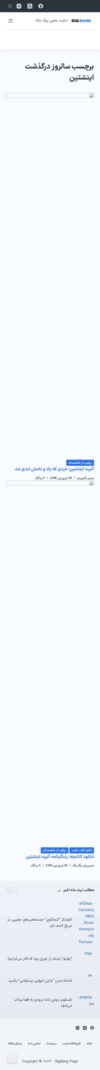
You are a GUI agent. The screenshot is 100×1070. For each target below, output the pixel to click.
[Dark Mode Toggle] (12, 1058)
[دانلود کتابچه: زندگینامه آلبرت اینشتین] (50, 664)
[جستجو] (10, 6)
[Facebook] (40, 6)
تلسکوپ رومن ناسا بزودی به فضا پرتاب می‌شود (43, 1003)
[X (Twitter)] (29, 6)
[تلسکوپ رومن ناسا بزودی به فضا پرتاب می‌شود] (85, 1002)
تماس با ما (34, 1044)
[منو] (10, 21)
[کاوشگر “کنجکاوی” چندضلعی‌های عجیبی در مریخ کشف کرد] (85, 923)
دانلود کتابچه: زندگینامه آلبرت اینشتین (60, 856)
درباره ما (51, 1044)
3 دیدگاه (40, 478)
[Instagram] (19, 6)
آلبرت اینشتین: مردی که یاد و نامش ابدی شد (54, 469)
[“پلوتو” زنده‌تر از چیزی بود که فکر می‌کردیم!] (85, 958)
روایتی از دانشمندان (80, 462)
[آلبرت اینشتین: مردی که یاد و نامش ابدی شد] (50, 276)
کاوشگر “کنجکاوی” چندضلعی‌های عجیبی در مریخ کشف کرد (39, 923)
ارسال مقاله (15, 1044)
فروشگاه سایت (71, 1044)
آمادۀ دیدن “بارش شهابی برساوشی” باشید (40, 981)
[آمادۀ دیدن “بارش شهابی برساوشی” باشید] (85, 980)
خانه (89, 1044)
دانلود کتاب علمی (81, 850)
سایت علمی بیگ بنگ (51, 20)
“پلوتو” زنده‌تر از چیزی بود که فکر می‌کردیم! (40, 959)
